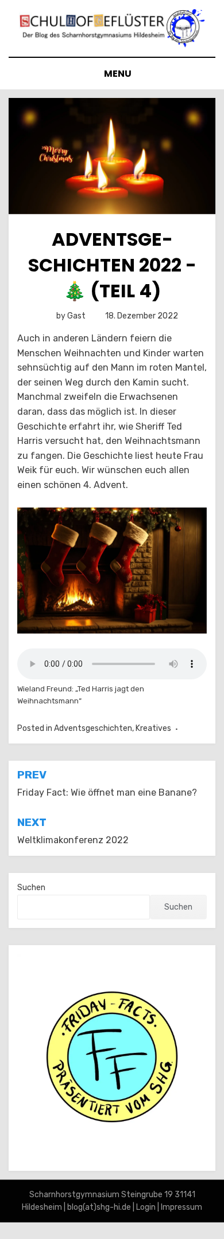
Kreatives (153, 728)
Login (146, 1207)
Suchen (31, 887)
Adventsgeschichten (93, 728)
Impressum (181, 1207)
